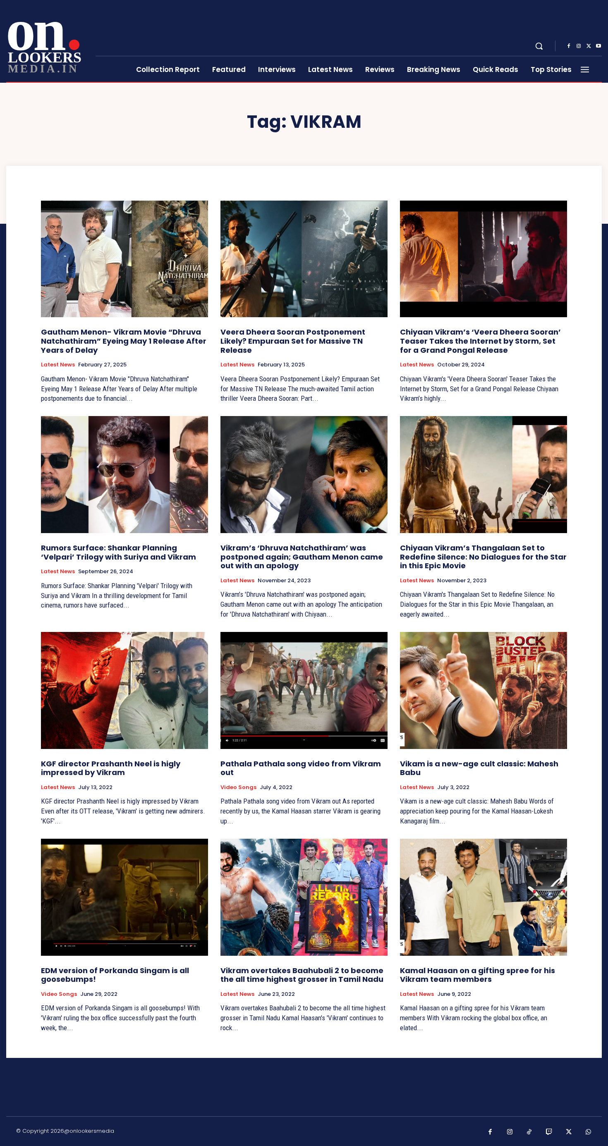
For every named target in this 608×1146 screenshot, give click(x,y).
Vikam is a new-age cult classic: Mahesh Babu (479, 768)
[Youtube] (598, 46)
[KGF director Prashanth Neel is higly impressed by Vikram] (124, 690)
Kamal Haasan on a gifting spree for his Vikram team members (477, 975)
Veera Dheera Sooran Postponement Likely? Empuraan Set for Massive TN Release (292, 341)
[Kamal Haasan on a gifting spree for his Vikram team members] (483, 897)
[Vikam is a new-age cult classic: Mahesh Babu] (483, 690)
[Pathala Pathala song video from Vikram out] (304, 690)
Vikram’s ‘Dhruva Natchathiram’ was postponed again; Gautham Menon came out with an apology (301, 557)
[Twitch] (549, 1132)
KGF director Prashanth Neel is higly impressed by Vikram (110, 768)
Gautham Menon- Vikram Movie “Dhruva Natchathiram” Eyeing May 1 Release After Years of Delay (123, 341)
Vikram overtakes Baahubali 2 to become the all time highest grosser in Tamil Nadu (301, 975)
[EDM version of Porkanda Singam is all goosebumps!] (124, 897)
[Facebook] (569, 46)
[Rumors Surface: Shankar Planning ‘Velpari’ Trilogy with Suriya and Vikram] (124, 474)
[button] (539, 46)
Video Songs (238, 787)
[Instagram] (579, 46)
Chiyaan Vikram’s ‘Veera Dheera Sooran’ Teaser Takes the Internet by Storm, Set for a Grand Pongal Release (480, 341)
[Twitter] (589, 46)
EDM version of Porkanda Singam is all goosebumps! (115, 975)
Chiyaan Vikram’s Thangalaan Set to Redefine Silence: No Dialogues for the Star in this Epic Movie (483, 557)
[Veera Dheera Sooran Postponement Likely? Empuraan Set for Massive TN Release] (304, 259)
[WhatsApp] (588, 1132)
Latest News (58, 364)
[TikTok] (529, 1132)
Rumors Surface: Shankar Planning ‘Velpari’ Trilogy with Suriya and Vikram (118, 552)
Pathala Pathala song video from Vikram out (300, 768)
